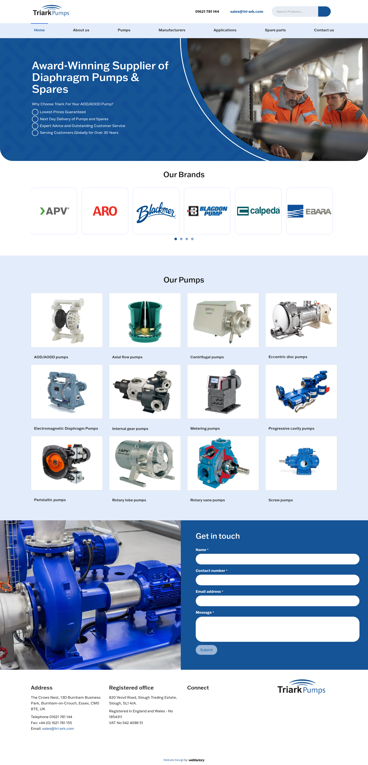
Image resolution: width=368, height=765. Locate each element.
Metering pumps (205, 429)
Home (39, 30)
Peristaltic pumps (50, 500)
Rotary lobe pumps (129, 500)
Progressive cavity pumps (291, 429)
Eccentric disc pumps (288, 357)
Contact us (324, 30)
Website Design (174, 760)
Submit (206, 650)
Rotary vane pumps (207, 500)
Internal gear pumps (130, 429)
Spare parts (275, 30)
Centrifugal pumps (207, 357)
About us (81, 30)
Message (205, 612)
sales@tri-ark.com (246, 11)
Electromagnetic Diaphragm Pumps (66, 429)
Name (202, 549)
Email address (209, 591)
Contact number (211, 570)
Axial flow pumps (127, 357)
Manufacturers (172, 30)
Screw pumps (281, 500)
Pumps (124, 30)
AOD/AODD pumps (51, 357)
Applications (225, 30)
